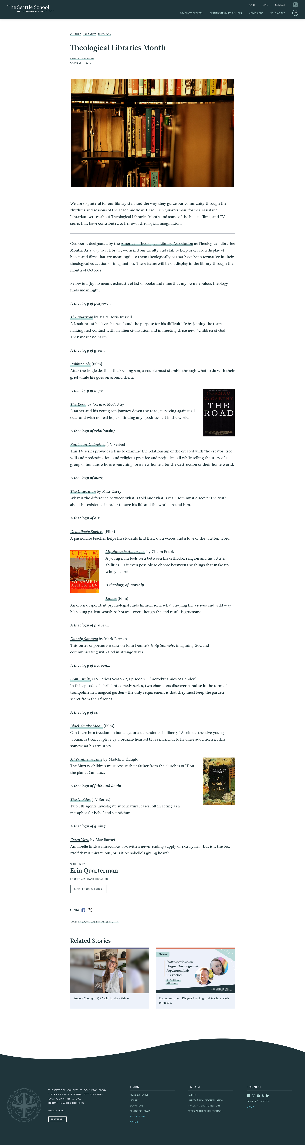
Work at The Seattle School (205, 1111)
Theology (104, 34)
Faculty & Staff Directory (204, 1106)
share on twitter (90, 910)
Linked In (268, 1096)
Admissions (256, 13)
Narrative (89, 34)
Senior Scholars (140, 1111)
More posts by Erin (87, 889)
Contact (280, 5)
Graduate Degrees (191, 13)
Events (192, 1095)
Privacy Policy (57, 1111)
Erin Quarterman (82, 59)
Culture (75, 34)
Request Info (138, 1117)
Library (134, 1100)
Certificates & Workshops (226, 13)
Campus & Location (258, 1101)
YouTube (258, 1096)
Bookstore (136, 1106)
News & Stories (139, 1095)
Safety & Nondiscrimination (205, 1100)
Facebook (249, 1096)
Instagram (253, 1096)
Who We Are (278, 13)
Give (265, 5)
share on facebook (83, 910)
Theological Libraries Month (98, 922)
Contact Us (56, 1119)
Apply (252, 5)
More (295, 13)
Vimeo (263, 1096)
